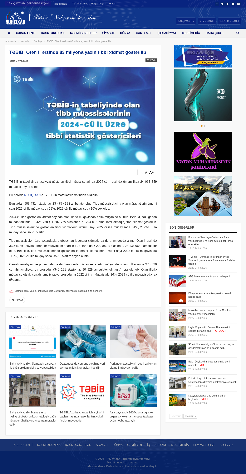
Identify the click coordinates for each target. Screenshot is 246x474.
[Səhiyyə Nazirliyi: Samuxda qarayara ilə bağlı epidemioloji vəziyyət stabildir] (32, 341)
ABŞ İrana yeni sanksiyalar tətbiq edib (209, 276)
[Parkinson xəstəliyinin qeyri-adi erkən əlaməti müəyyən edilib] (133, 341)
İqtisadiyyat (166, 33)
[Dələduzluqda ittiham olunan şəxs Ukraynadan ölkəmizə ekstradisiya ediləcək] (177, 383)
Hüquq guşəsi (98, 3)
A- (142, 172)
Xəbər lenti (25, 33)
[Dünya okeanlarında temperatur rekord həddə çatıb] (177, 298)
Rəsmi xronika (53, 33)
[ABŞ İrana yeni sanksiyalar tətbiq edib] (177, 281)
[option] (203, 95)
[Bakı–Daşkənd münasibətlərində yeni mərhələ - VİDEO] (177, 366)
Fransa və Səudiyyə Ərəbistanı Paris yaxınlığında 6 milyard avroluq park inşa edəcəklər (210, 241)
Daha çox (213, 33)
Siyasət (108, 33)
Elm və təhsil (204, 445)
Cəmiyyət (143, 33)
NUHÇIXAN (32, 195)
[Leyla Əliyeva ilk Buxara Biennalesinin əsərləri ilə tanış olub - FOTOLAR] (177, 332)
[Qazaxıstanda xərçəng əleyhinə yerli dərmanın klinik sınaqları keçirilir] (83, 341)
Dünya (125, 33)
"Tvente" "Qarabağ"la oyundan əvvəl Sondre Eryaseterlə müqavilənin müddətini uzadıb (211, 260)
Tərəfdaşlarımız (80, 3)
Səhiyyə (151, 60)
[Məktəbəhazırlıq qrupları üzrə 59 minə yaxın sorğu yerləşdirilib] (177, 315)
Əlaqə (112, 3)
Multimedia (191, 33)
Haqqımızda (60, 3)
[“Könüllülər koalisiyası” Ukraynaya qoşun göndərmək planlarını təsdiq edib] (177, 349)
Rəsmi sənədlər (83, 33)
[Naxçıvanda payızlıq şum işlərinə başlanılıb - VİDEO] (177, 400)
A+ (151, 172)
